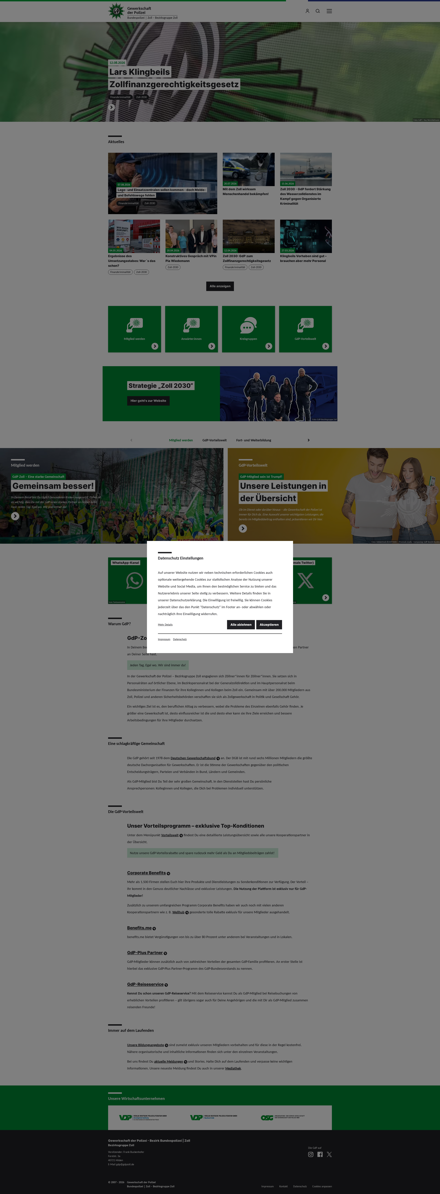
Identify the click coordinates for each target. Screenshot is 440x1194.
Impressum (164, 639)
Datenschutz (180, 639)
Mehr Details (165, 624)
